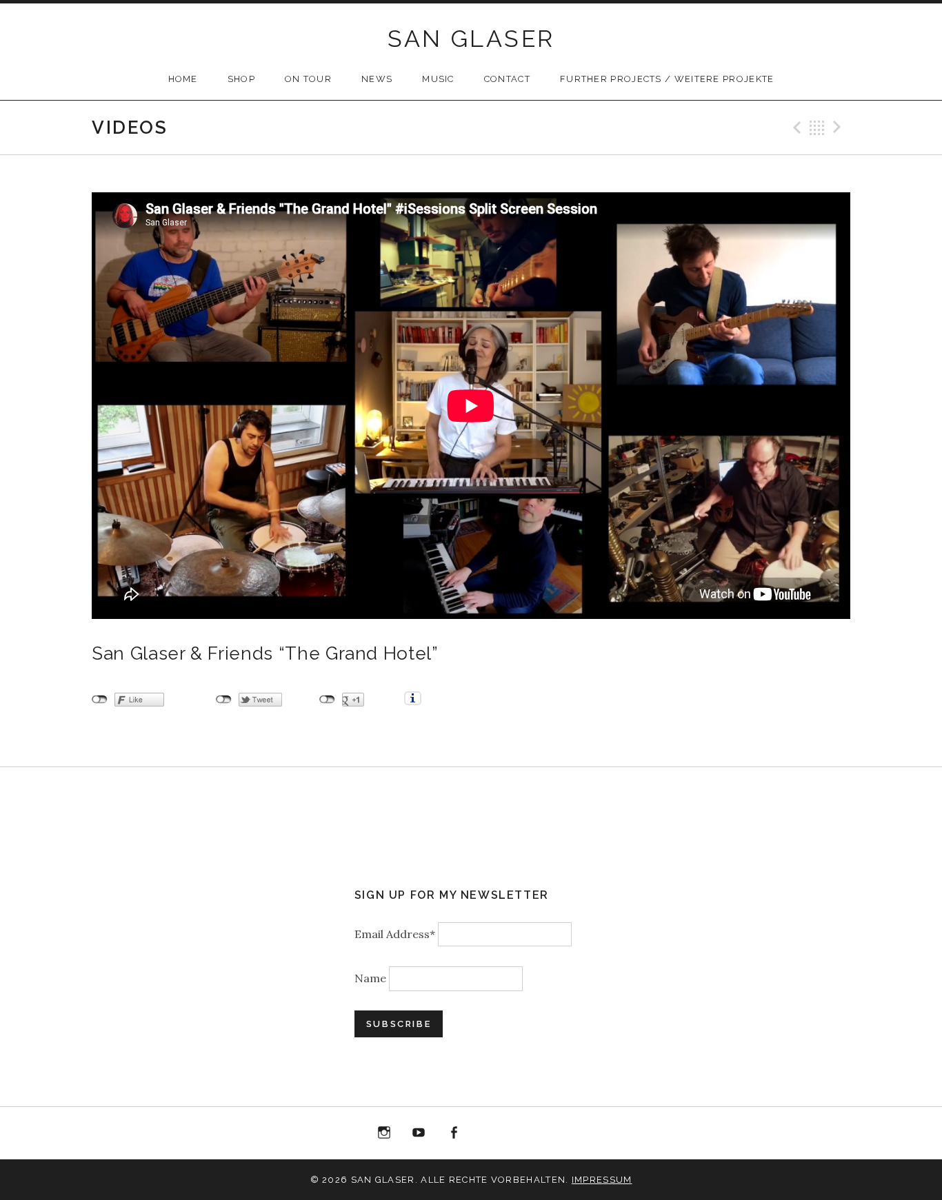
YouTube (418, 1133)
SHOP (241, 79)
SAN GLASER (471, 38)
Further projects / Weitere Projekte (667, 79)
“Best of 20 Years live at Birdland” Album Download (489, 1136)
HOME (183, 79)
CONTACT (507, 79)
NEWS (376, 79)
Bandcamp (523, 1133)
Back (817, 127)
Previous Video (795, 127)
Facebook (453, 1133)
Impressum (602, 1179)
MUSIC (438, 79)
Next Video (839, 127)
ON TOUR (308, 79)
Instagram (384, 1133)
